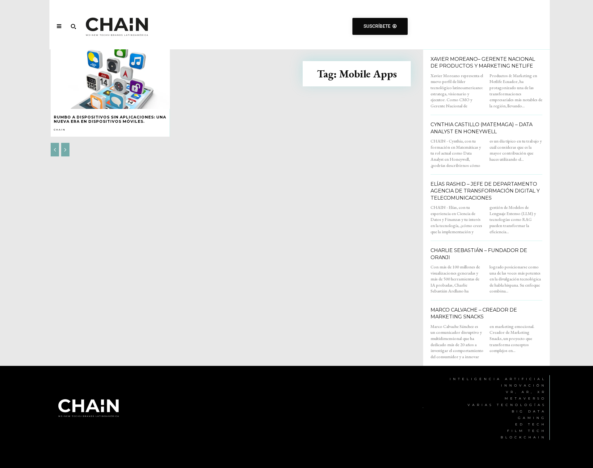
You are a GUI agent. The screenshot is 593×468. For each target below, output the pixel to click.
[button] (73, 26)
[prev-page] (55, 149)
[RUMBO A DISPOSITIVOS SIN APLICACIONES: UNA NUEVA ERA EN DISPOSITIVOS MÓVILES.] (110, 79)
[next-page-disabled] (65, 149)
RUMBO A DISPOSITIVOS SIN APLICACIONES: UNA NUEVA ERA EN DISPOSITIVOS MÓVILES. (110, 119)
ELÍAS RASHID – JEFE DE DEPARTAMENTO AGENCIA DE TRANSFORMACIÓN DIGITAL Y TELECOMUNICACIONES (485, 191)
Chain (59, 129)
